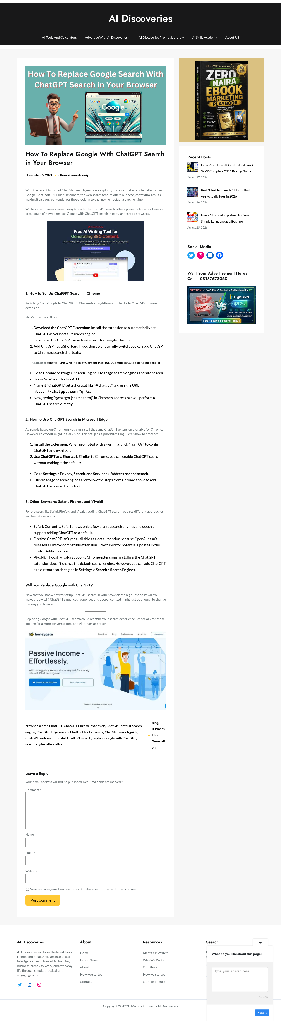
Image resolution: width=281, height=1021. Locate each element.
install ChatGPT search (74, 738)
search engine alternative (44, 744)
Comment (33, 790)
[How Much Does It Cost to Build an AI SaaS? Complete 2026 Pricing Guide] (192, 168)
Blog (155, 723)
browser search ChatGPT (43, 726)
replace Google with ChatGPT (114, 738)
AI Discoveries (140, 18)
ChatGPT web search (40, 738)
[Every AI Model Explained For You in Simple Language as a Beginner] (192, 218)
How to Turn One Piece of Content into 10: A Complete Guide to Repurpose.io (103, 362)
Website (31, 871)
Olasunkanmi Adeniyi (73, 175)
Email (30, 852)
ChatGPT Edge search (53, 732)
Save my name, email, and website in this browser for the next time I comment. (84, 889)
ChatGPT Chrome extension (84, 726)
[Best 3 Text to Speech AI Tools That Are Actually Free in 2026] (192, 193)
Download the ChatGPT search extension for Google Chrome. (82, 340)
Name (30, 834)
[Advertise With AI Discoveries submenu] (129, 37)
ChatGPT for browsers (86, 732)
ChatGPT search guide (121, 732)
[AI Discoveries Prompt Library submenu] (183, 37)
